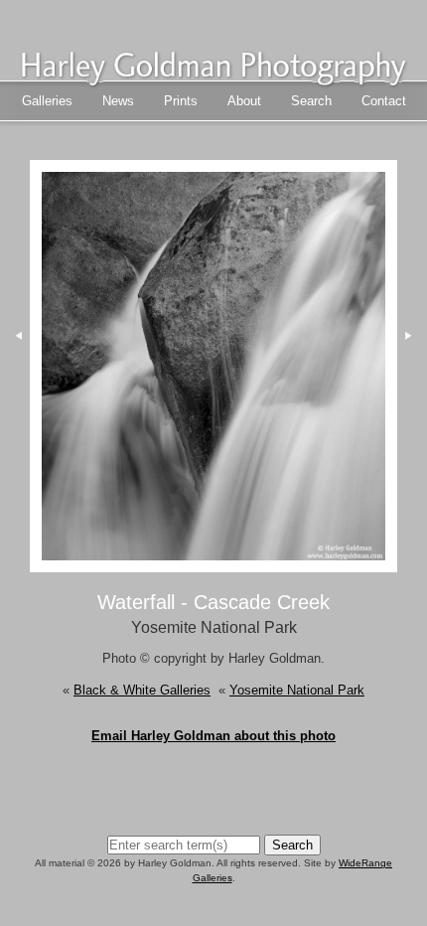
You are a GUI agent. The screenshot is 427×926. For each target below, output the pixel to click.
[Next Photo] (213, 562)
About (244, 100)
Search (311, 100)
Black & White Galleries (142, 690)
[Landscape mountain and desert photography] (213, 79)
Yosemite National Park (296, 690)
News (118, 100)
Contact (383, 100)
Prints (181, 100)
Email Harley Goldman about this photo (213, 735)
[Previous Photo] (15, 413)
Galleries (47, 100)
